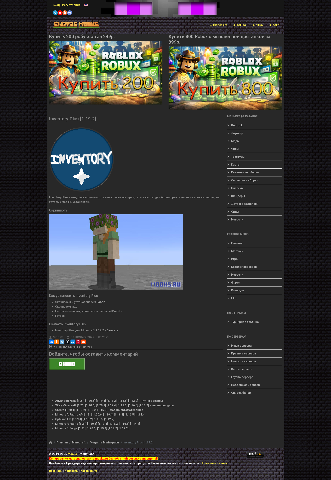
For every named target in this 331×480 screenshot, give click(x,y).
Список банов (240, 392)
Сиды (234, 211)
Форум (235, 282)
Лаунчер (236, 133)
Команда (237, 290)
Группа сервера (241, 377)
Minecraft (220, 25)
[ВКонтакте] (51, 342)
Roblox (241, 25)
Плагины (236, 188)
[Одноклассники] (56, 342)
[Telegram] (62, 342)
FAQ (233, 298)
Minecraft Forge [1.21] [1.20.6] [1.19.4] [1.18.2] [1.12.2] (92, 428)
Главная (236, 243)
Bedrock (236, 125)
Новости (236, 219)
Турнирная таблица (244, 322)
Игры (234, 259)
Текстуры (237, 156)
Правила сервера (243, 353)
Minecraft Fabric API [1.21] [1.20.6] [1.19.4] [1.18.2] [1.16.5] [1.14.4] (100, 414)
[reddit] (83, 342)
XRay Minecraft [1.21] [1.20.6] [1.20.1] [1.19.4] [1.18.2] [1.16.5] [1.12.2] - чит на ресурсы (114, 405)
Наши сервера (241, 345)
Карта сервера (241, 369)
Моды (234, 141)
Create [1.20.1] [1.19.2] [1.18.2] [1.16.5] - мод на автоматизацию (99, 410)
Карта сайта (88, 471)
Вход (56, 5)
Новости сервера (243, 361)
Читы (234, 149)
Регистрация (71, 5)
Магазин (236, 251)
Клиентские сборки (244, 172)
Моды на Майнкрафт (104, 442)
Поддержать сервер (245, 385)
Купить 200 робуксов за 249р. (82, 36)
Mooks (72, 454)
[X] (67, 342)
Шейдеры (237, 196)
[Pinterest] (78, 342)
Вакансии (55, 471)
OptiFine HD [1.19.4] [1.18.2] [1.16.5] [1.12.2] (84, 419)
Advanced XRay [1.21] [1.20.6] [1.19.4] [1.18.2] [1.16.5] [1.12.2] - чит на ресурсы (109, 400)
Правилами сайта (214, 463)
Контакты (72, 471)
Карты (235, 164)
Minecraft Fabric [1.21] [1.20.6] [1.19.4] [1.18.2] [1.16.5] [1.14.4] (97, 423)
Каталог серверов (243, 267)
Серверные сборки (244, 180)
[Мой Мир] (72, 342)
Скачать (112, 330)
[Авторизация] (136, 364)
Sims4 (259, 25)
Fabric (101, 302)
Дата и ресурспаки (244, 204)
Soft (275, 25)
